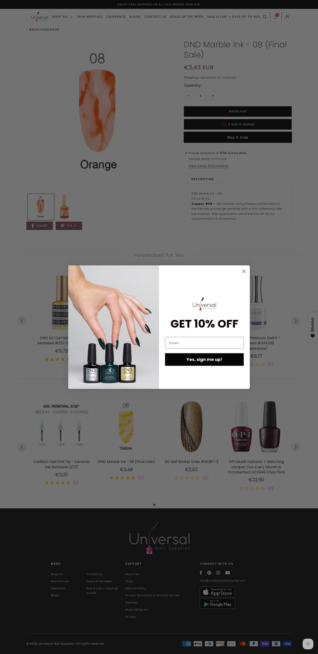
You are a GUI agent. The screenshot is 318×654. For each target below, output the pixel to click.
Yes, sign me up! (204, 359)
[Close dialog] (244, 271)
